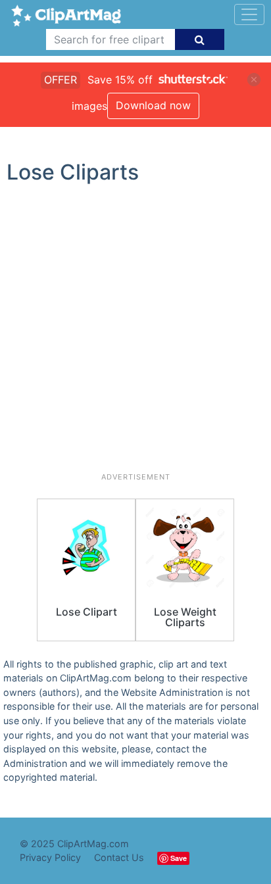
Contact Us (119, 857)
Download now (153, 105)
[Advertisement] (135, 333)
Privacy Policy (50, 857)
